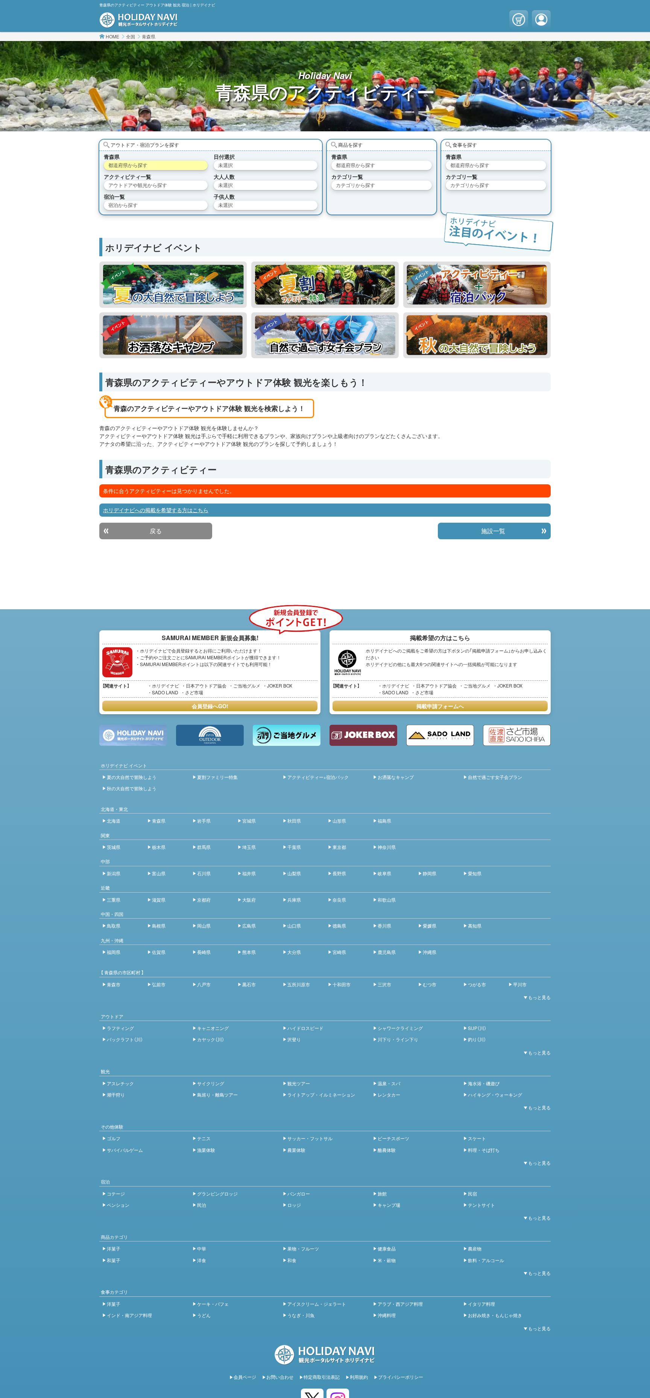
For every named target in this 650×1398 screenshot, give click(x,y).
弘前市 (159, 984)
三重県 (113, 899)
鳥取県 (113, 925)
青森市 (113, 984)
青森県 (148, 36)
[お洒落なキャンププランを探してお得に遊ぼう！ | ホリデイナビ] (173, 335)
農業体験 (296, 1150)
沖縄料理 (387, 1315)
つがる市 (477, 984)
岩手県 (204, 820)
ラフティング (120, 1028)
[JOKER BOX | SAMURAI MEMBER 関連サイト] (363, 735)
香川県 (384, 925)
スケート (477, 1138)
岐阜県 (384, 873)
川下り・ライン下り (398, 1039)
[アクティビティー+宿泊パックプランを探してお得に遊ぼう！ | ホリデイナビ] (477, 284)
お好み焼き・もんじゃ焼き (495, 1315)
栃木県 (159, 847)
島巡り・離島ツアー (217, 1094)
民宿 (472, 1193)
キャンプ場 (389, 1205)
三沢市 (384, 984)
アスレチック (120, 1083)
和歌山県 (387, 899)
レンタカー (389, 1094)
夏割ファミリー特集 (217, 777)
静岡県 (429, 873)
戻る (156, 530)
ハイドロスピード (305, 1028)
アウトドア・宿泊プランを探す (145, 144)
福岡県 (113, 952)
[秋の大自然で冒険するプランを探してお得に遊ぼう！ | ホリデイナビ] (477, 335)
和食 (291, 1260)
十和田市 (342, 984)
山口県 (294, 925)
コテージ (116, 1193)
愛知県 (474, 873)
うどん (204, 1315)
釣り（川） (477, 1039)
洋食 (201, 1260)
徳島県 (339, 925)
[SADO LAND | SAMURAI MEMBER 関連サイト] (440, 735)
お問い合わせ (279, 1377)
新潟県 (113, 873)
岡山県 (204, 925)
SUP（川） (477, 1028)
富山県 (159, 873)
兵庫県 (294, 899)
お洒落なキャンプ (396, 777)
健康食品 (387, 1248)
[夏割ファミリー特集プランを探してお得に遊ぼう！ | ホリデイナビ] (325, 284)
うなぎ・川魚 (300, 1315)
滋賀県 (159, 899)
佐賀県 (159, 952)
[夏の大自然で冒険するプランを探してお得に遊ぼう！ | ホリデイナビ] (173, 284)
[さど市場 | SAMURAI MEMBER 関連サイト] (517, 735)
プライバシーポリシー (400, 1377)
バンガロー (298, 1193)
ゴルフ (113, 1138)
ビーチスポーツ (393, 1138)
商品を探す (350, 144)
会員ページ (245, 1377)
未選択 (225, 165)
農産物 (474, 1248)
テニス (204, 1138)
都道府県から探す (127, 165)
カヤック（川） (210, 1039)
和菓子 (113, 1260)
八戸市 (204, 984)
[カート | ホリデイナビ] (518, 19)
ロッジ (294, 1205)
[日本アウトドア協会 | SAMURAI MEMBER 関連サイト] (210, 735)
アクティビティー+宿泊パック (318, 777)
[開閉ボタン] (536, 997)
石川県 (204, 873)
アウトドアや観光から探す (137, 185)
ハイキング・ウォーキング (495, 1094)
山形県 (339, 820)
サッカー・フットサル (310, 1138)
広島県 (249, 925)
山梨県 (294, 873)
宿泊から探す (123, 204)
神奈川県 (387, 847)
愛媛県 (429, 925)
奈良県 (339, 899)
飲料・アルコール (486, 1260)
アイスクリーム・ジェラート (316, 1304)
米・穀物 (387, 1260)
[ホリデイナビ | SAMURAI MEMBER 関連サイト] (133, 735)
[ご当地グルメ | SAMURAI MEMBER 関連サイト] (286, 735)
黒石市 (249, 984)
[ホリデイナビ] (325, 1361)
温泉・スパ (389, 1083)
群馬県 (204, 847)
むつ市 (429, 984)
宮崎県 (339, 952)
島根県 (159, 925)
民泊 (201, 1205)
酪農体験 (387, 1150)
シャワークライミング (400, 1028)
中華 (201, 1248)
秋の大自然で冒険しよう (131, 788)
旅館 (382, 1193)
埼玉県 (249, 847)
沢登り (294, 1039)
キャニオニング (213, 1028)
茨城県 (113, 847)
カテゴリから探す (355, 185)
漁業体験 (206, 1150)
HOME (112, 36)
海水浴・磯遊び (484, 1083)
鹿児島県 (387, 952)
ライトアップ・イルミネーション (321, 1094)
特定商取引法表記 (322, 1377)
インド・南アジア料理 (129, 1315)
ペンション (118, 1205)
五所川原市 (298, 984)
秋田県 (294, 820)
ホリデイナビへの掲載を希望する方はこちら (155, 510)
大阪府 (249, 899)
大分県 (294, 952)
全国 (130, 36)
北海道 (113, 820)
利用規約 (359, 1377)
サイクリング (210, 1083)
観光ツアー (298, 1083)
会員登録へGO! (210, 706)
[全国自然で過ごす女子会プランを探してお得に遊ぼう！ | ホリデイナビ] (325, 335)
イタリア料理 (481, 1304)
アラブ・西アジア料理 (400, 1304)
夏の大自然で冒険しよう (131, 777)
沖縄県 (429, 952)
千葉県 (294, 847)
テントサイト (481, 1205)
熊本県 (249, 952)
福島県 (384, 820)
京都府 (204, 899)
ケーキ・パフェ (213, 1304)
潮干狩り (116, 1094)
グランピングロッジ (217, 1193)
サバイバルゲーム (125, 1150)
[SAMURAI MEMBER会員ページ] (541, 19)
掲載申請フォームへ (440, 706)
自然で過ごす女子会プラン (495, 777)
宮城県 (249, 820)
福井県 (249, 873)
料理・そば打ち (484, 1150)
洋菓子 (113, 1248)
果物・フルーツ (303, 1248)
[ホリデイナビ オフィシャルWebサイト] (138, 23)
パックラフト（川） (125, 1039)
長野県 (339, 873)
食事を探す (465, 144)
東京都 (339, 847)
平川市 (520, 984)
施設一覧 (493, 530)
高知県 (474, 925)
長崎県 (204, 952)
